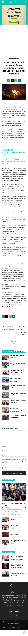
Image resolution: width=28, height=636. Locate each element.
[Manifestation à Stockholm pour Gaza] (5, 395)
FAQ (4, 621)
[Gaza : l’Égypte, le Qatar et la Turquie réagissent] (5, 527)
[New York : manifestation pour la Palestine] (14, 492)
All (19, 552)
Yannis (3, 507)
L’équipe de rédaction (19, 621)
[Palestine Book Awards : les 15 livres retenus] (5, 534)
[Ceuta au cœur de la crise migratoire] (5, 387)
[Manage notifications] (24, 632)
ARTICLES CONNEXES (7, 351)
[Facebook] (8, 80)
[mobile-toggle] (2, 2)
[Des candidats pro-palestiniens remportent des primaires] (5, 380)
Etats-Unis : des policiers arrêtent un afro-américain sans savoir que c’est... (17, 565)
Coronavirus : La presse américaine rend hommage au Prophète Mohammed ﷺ (18, 558)
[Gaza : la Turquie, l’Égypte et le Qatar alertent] (5, 365)
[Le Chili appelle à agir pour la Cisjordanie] (5, 417)
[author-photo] (14, 341)
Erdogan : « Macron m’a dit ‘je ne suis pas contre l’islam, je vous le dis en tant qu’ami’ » (8, 328)
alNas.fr (10, 627)
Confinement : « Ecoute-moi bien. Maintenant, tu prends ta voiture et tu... (18, 573)
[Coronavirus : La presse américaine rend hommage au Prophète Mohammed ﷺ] (5, 558)
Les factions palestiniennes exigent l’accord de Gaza (17, 410)
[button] (26, 2)
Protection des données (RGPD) (14, 625)
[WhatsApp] (15, 80)
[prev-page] (3, 423)
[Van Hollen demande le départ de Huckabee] (5, 372)
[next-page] (5, 423)
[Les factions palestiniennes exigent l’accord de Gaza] (5, 410)
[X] (12, 80)
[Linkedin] (19, 80)
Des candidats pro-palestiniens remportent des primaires (17, 379)
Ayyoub (10, 77)
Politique (14, 27)
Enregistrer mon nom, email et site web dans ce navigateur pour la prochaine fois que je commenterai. (14, 460)
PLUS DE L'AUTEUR (19, 351)
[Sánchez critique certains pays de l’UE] (5, 402)
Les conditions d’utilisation (13, 623)
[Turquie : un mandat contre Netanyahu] (5, 357)
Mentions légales (9, 621)
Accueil (3, 27)
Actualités (8, 27)
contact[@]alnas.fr (18, 605)
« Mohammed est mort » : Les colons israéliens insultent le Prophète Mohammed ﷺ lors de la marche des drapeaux (20, 330)
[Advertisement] (14, 43)
